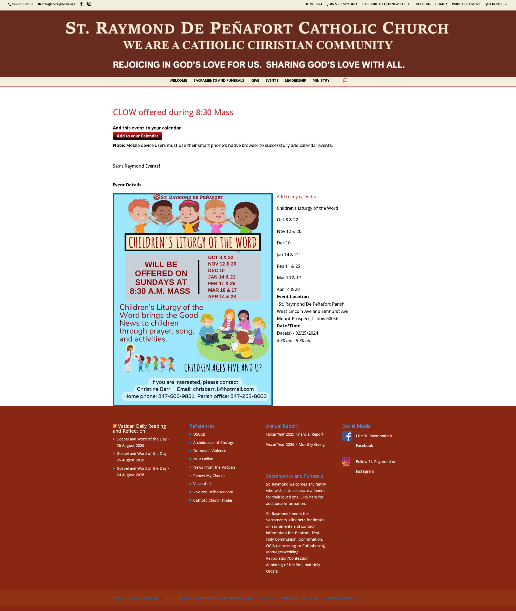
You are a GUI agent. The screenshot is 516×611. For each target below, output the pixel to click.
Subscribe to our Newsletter (386, 4)
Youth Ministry (339, 598)
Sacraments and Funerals (219, 80)
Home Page (314, 4)
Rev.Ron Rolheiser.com (213, 491)
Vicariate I (202, 483)
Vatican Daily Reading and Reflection (139, 428)
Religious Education (299, 598)
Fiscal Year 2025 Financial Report (295, 434)
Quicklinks (494, 4)
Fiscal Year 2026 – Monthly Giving (295, 444)
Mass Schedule (144, 598)
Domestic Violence (209, 450)
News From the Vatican (214, 467)
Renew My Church (209, 475)
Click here (308, 497)
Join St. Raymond (342, 4)
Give (255, 80)
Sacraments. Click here (286, 519)
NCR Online (203, 458)
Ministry (321, 80)
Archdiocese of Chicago (214, 442)
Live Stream (177, 598)
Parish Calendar (466, 4)
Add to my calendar (296, 197)
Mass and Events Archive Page (224, 598)
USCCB (199, 434)
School (266, 598)
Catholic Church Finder (212, 500)
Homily (441, 4)
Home (118, 598)
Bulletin (423, 4)
